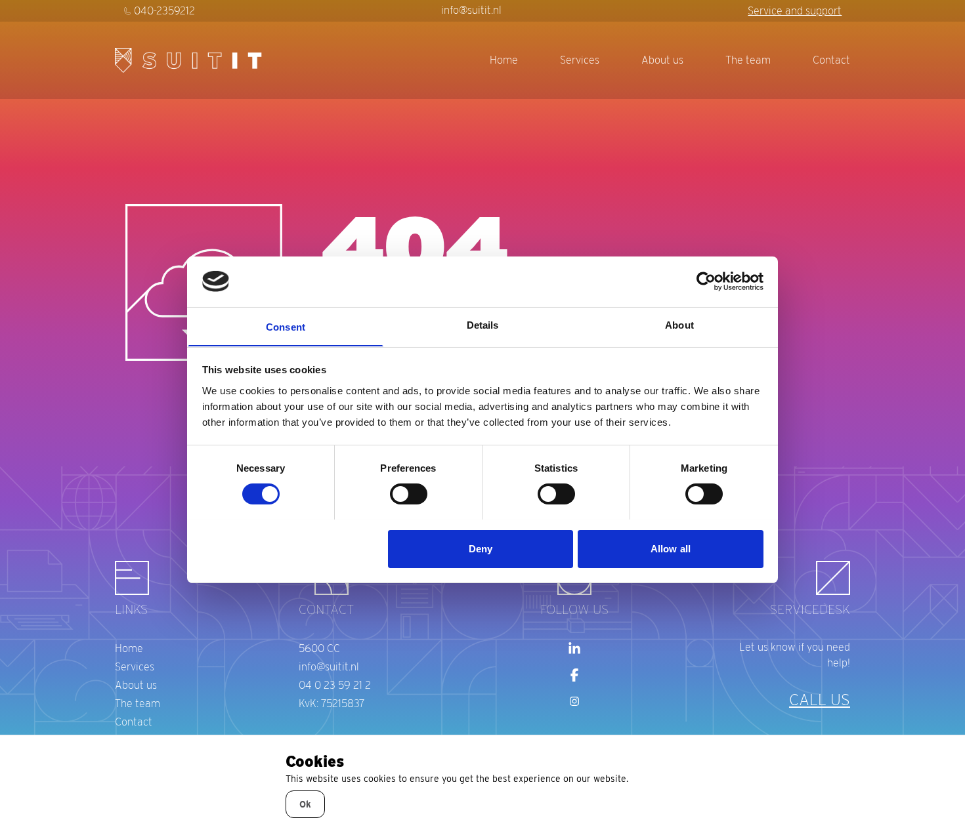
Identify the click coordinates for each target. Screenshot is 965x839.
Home (504, 60)
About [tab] (679, 324)
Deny (480, 548)
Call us (819, 699)
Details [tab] (483, 324)
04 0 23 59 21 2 (335, 685)
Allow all (671, 548)
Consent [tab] (285, 326)
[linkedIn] (574, 648)
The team (748, 60)
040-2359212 (164, 11)
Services (579, 60)
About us (662, 60)
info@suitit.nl (471, 10)
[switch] (408, 493)
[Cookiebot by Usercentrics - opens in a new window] (706, 281)
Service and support (795, 11)
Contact (831, 60)
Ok (305, 804)
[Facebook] (574, 675)
